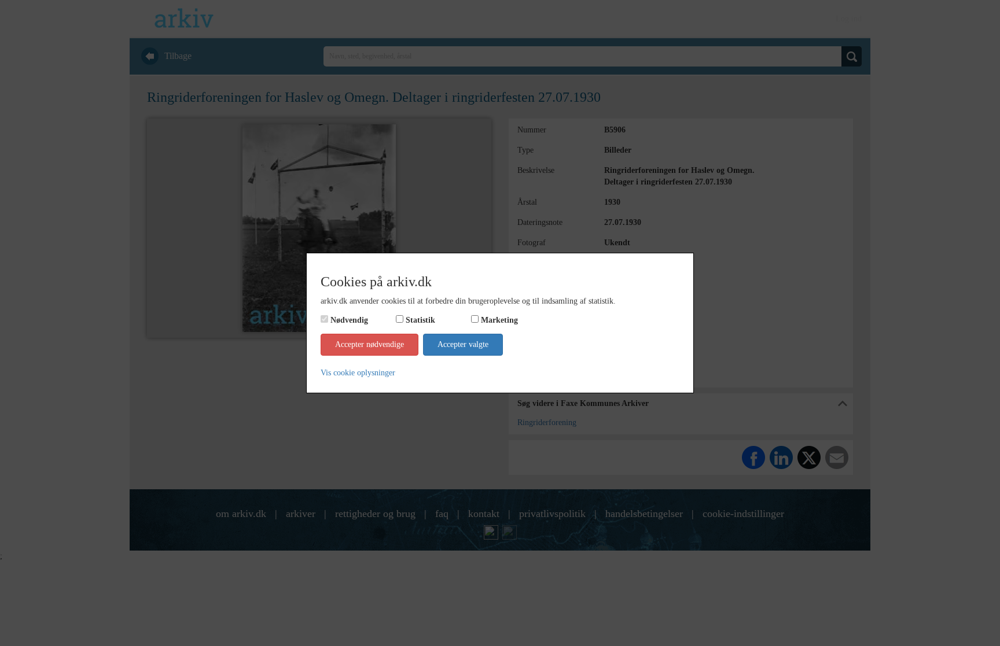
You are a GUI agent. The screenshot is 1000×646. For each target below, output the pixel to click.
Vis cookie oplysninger (358, 372)
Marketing (499, 320)
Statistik (420, 320)
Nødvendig (349, 320)
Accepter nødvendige (369, 344)
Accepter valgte (463, 344)
